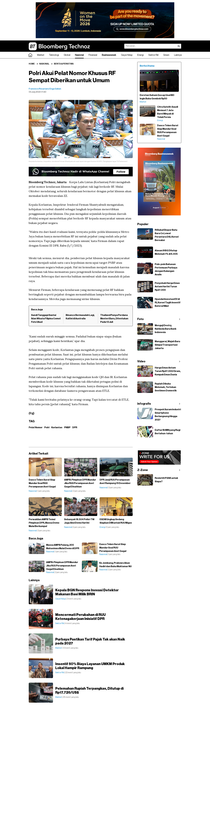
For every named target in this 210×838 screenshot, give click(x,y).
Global (67, 55)
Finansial (93, 55)
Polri (46, 427)
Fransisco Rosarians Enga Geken (45, 89)
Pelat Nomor (35, 427)
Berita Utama (147, 66)
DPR (74, 427)
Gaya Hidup (127, 55)
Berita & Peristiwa (64, 64)
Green (166, 55)
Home (32, 64)
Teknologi (54, 55)
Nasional (79, 55)
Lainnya (178, 55)
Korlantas (56, 427)
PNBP (67, 427)
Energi (140, 55)
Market (40, 55)
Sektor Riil (153, 55)
